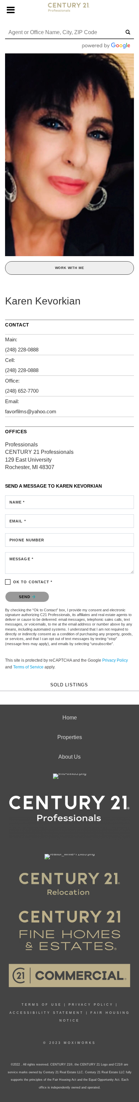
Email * (17, 521)
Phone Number (26, 540)
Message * (21, 559)
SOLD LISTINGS (69, 685)
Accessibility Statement (46, 1012)
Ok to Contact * (33, 582)
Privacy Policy (115, 660)
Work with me (69, 268)
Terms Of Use (42, 1004)
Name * (17, 502)
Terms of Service (28, 667)
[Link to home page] (69, 10)
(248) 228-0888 (21, 349)
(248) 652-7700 (21, 391)
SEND (25, 597)
